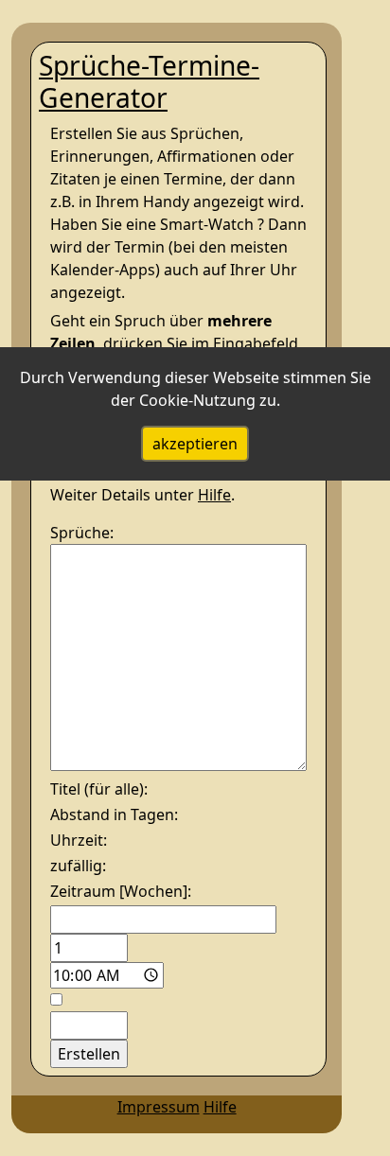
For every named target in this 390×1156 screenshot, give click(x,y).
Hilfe (214, 494)
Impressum (158, 1106)
